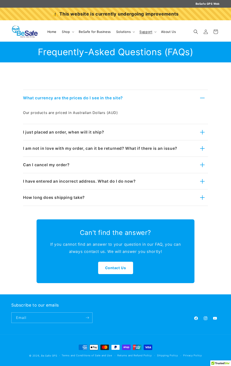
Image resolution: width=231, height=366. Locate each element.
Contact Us (115, 268)
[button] (67, 31)
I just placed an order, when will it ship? (63, 132)
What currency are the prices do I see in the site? (73, 97)
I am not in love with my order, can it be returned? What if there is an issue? (100, 148)
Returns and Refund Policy (134, 355)
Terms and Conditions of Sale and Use (87, 355)
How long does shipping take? (54, 197)
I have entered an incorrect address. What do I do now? (79, 181)
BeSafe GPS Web (208, 3)
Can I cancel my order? (46, 164)
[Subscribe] (87, 317)
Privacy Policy (192, 355)
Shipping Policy (167, 355)
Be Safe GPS (49, 355)
